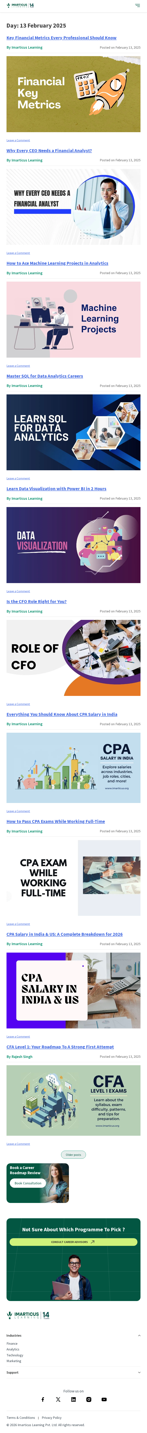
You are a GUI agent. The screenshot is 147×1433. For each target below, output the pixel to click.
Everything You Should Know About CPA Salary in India (62, 714)
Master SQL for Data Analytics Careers (45, 376)
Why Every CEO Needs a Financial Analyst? (49, 150)
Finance (12, 1343)
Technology (15, 1355)
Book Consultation (28, 1183)
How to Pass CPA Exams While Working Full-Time (56, 821)
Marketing (14, 1361)
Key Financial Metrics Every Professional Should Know (62, 38)
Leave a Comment (18, 140)
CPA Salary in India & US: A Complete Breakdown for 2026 (65, 934)
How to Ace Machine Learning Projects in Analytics (57, 263)
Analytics (13, 1349)
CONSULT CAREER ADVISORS (69, 1242)
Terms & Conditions (21, 1418)
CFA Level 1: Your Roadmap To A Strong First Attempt (60, 1047)
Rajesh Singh (22, 1056)
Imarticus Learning (26, 47)
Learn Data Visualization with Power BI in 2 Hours (56, 489)
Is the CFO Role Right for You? (37, 601)
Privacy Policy (51, 1418)
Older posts (73, 1155)
